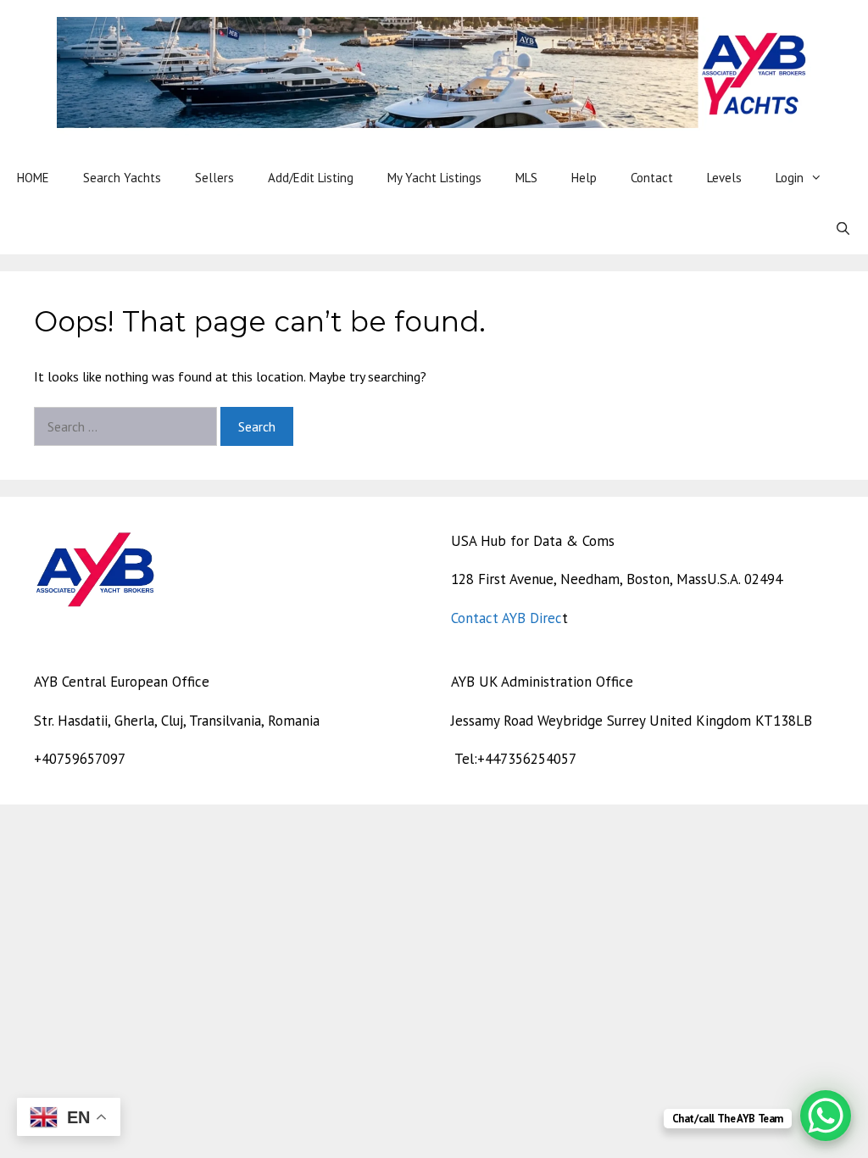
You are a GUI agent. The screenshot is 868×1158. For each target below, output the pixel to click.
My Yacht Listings (434, 178)
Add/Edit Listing (310, 178)
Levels (724, 178)
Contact (652, 178)
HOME (33, 178)
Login (790, 178)
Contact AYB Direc (506, 618)
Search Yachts (122, 178)
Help (584, 178)
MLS (526, 178)
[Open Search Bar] (843, 228)
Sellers (214, 178)
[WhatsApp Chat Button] (825, 1115)
